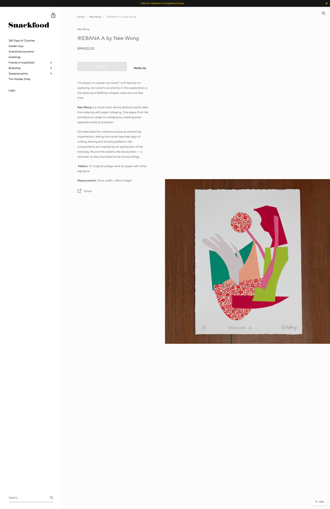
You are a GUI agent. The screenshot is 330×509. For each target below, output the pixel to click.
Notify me (140, 68)
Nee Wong (95, 16)
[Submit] (51, 497)
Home (80, 16)
